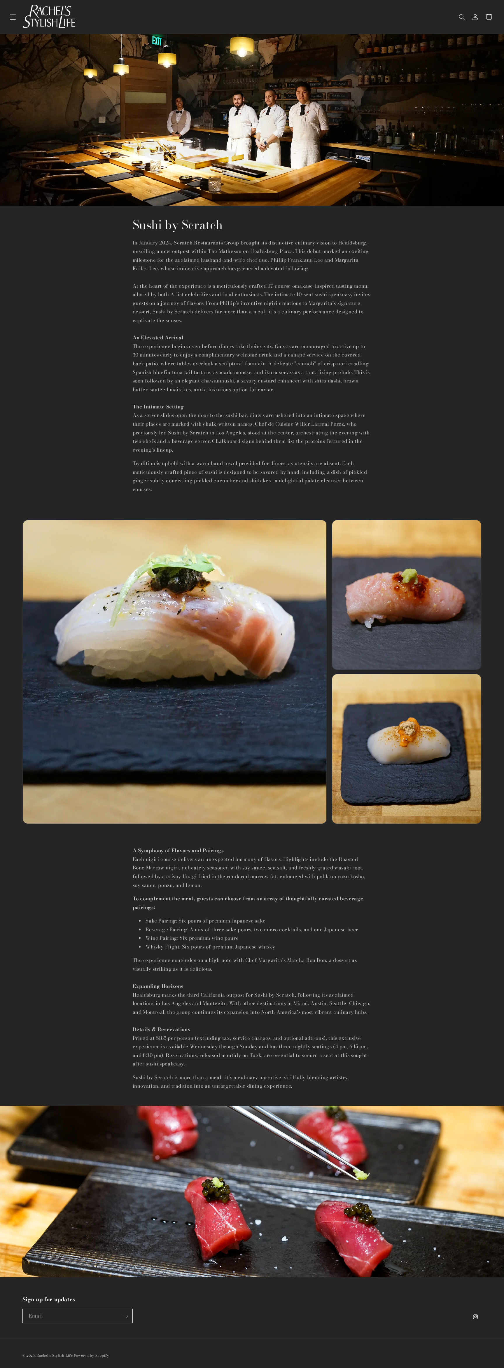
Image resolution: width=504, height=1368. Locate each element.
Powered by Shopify (91, 1355)
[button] (13, 17)
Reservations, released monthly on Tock (213, 1055)
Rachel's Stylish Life (54, 1355)
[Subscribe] (125, 1316)
